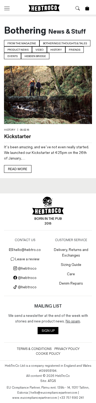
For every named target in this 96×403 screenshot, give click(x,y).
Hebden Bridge (35, 56)
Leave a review (26, 259)
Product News (18, 49)
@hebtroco (27, 268)
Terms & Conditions (34, 349)
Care (71, 274)
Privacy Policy (66, 349)
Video (39, 49)
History (56, 49)
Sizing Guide (71, 264)
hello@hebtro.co (27, 250)
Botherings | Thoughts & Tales (65, 43)
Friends (74, 49)
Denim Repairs (71, 283)
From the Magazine (21, 43)
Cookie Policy (48, 354)
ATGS (52, 381)
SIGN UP (48, 331)
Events (12, 56)
